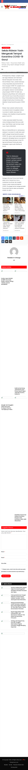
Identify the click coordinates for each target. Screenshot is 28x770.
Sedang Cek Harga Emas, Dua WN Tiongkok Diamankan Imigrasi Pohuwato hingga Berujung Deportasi (18, 624)
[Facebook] (3, 238)
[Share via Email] (6, 241)
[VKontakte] (3, 241)
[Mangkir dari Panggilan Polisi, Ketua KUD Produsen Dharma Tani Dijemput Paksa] (7, 400)
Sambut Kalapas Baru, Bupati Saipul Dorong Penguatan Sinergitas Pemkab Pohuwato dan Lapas (19, 590)
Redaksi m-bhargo (14, 258)
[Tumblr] (14, 238)
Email (3, 557)
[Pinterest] (17, 238)
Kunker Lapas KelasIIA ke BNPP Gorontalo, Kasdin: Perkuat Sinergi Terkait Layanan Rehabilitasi (7, 281)
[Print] (10, 241)
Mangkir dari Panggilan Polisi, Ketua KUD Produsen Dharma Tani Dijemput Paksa (7, 407)
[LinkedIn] (10, 238)
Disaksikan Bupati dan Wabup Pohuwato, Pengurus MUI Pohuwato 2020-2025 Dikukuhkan (20, 517)
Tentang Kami (14, 767)
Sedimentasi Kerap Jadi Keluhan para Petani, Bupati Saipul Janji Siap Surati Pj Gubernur (20, 391)
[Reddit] (21, 238)
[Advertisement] (14, 27)
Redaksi (6, 764)
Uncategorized (10, 44)
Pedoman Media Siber (18, 764)
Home (4, 44)
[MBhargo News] (15, 6)
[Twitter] (6, 238)
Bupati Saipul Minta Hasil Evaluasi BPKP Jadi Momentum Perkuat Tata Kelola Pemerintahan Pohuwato (18, 615)
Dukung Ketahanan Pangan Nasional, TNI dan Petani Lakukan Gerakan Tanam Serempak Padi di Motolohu (18, 597)
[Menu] (2, 7)
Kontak (10, 764)
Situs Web (3, 563)
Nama (3, 551)
